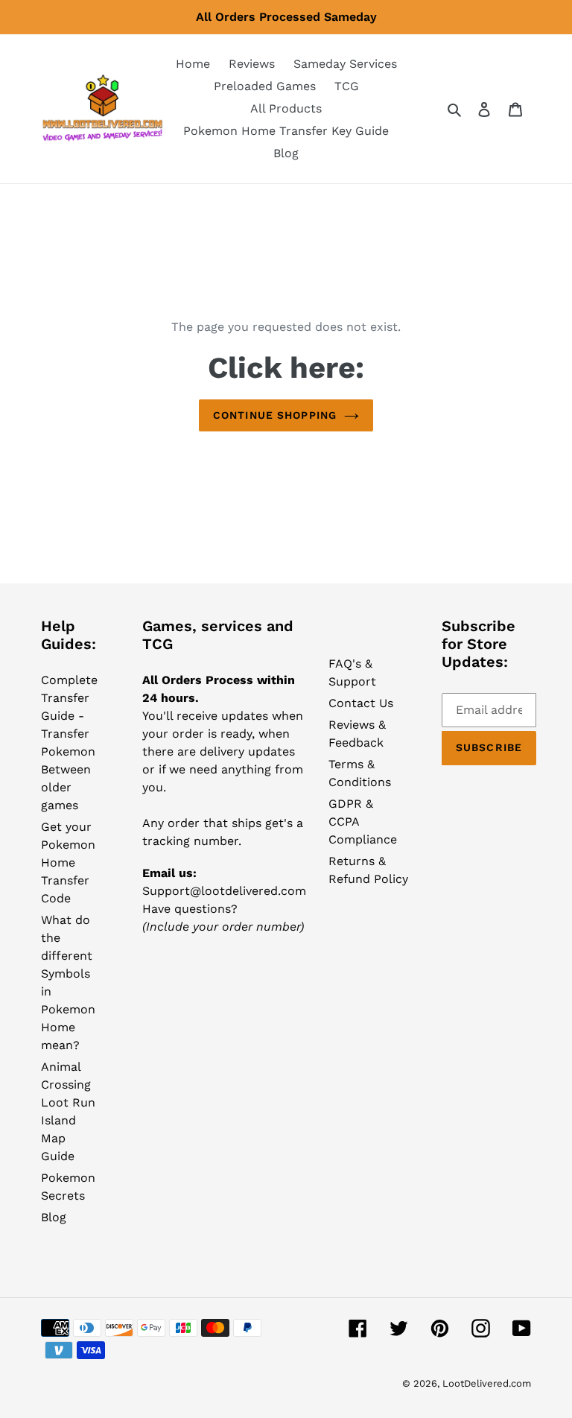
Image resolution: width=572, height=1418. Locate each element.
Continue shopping (275, 415)
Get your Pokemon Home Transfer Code (68, 862)
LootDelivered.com (486, 1383)
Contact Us (360, 703)
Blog (53, 1217)
